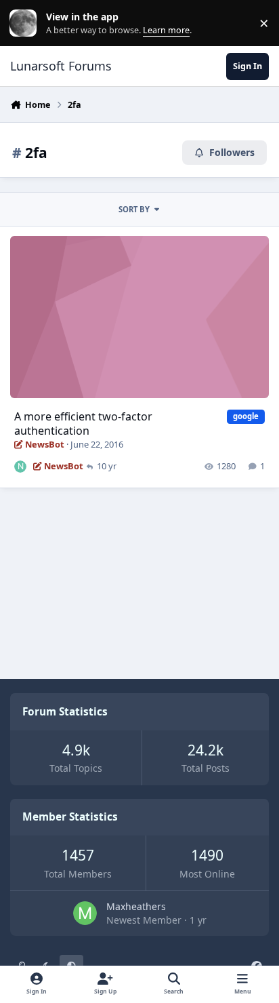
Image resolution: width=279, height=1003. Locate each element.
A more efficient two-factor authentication (83, 423)
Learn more (26, 23)
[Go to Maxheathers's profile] (85, 913)
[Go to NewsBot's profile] (20, 466)
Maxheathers (136, 906)
